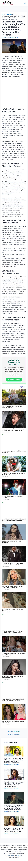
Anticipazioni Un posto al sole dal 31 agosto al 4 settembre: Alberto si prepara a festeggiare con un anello (13, 780)
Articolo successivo (14, 753)
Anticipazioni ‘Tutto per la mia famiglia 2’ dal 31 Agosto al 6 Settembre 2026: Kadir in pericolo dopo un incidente (13, 827)
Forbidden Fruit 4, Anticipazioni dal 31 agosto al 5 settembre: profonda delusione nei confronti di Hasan (14, 803)
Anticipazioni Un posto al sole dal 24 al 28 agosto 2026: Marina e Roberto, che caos (13, 849)
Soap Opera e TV (7, 783)
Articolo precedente (14, 750)
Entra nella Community (14, 398)
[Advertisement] (14, 113)
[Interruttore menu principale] (25, 3)
